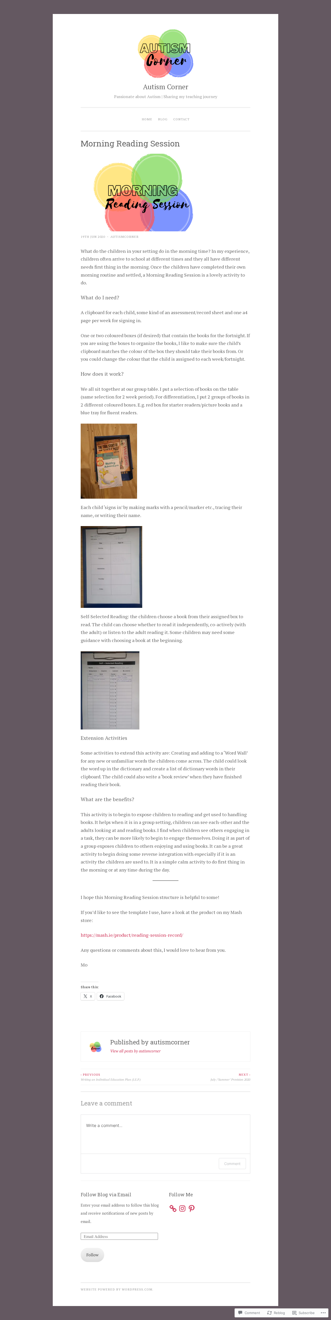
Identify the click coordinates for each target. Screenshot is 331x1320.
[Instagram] (182, 1208)
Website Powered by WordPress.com (116, 1289)
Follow (92, 1254)
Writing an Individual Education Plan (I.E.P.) (111, 1076)
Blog (163, 119)
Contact (181, 119)
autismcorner (124, 236)
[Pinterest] (191, 1208)
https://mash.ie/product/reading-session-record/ (132, 935)
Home (147, 119)
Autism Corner (165, 86)
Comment (232, 1163)
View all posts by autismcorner (135, 1050)
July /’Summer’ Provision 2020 (230, 1076)
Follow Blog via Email (106, 1194)
